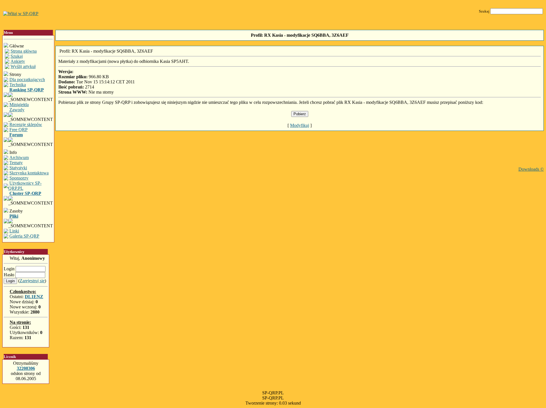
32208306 (26, 368)
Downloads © (531, 169)
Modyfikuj (299, 125)
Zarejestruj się (32, 280)
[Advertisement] (299, 154)
